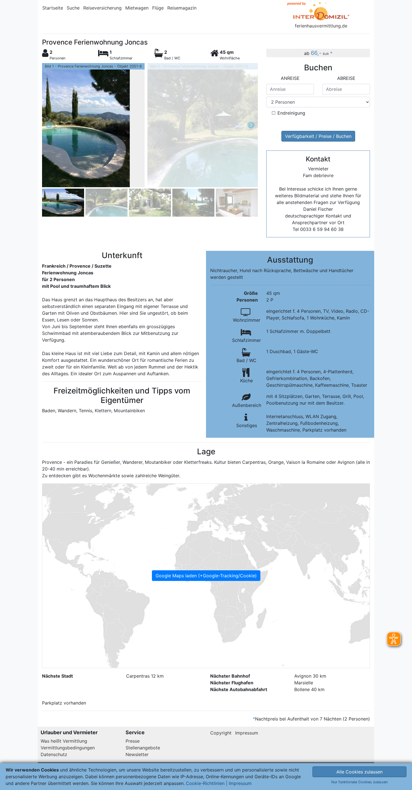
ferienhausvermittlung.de (321, 26)
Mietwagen (137, 8)
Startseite (52, 8)
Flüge (158, 8)
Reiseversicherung (102, 8)
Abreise (346, 78)
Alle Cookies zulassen (359, 772)
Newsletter (137, 754)
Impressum (246, 733)
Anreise (290, 78)
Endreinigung (291, 113)
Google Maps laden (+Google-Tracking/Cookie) (206, 575)
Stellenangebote (143, 747)
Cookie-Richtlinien (205, 783)
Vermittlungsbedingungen (68, 747)
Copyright (221, 733)
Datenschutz (54, 754)
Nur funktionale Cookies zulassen (359, 782)
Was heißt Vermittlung (64, 741)
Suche (73, 8)
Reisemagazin (181, 8)
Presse (133, 741)
